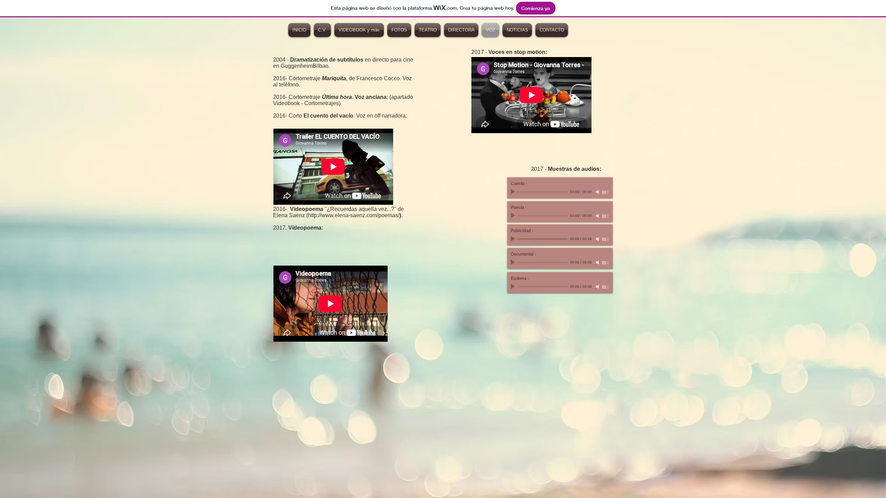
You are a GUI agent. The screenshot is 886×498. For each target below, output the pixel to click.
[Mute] (598, 239)
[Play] (513, 239)
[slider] (605, 239)
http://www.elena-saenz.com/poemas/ (353, 215)
